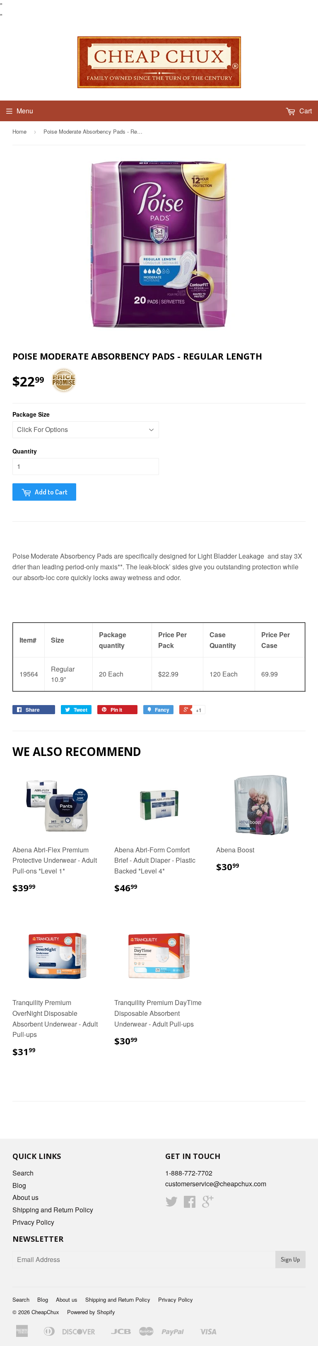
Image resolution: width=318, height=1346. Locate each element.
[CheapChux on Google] (208, 1204)
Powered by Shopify (91, 1312)
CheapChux (45, 1312)
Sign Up (290, 1259)
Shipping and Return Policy (52, 1209)
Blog (19, 1185)
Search (23, 1173)
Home (19, 131)
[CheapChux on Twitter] (171, 1204)
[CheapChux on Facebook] (189, 1204)
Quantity (24, 451)
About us (25, 1197)
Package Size (31, 414)
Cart (305, 110)
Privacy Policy (33, 1222)
